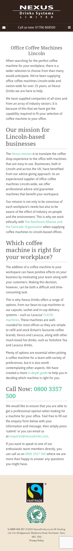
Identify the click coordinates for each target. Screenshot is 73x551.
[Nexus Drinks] (36, 12)
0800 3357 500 (35, 454)
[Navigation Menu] (69, 27)
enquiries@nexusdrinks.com (28, 436)
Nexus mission (22, 154)
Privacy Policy (36, 540)
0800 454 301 (17, 529)
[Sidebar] (4, 27)
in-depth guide (38, 373)
